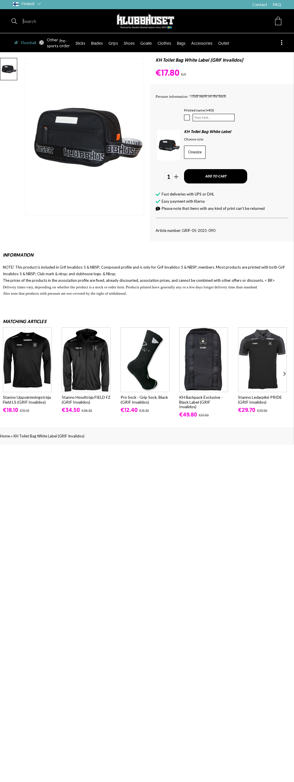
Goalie (146, 44)
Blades (97, 44)
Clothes (164, 44)
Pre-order (64, 43)
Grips (113, 44)
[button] (278, 21)
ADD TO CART (215, 176)
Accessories (201, 44)
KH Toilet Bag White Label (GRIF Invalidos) (48, 436)
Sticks (80, 44)
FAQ (277, 4)
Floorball (28, 42)
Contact (259, 4)
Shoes (129, 44)
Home (5, 436)
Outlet (223, 44)
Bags (181, 44)
